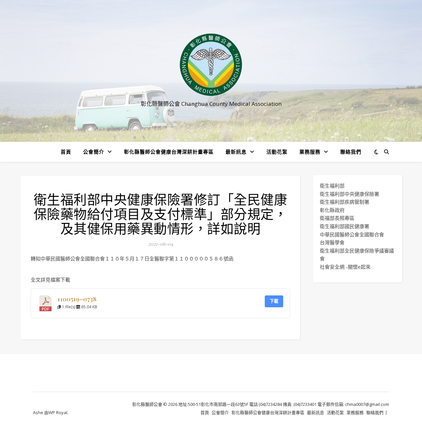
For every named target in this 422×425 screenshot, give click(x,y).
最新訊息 (236, 151)
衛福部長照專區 (337, 218)
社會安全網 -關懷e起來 (345, 266)
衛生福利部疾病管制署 (344, 201)
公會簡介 (93, 151)
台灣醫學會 (332, 242)
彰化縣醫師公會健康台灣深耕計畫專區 (169, 151)
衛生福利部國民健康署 (344, 226)
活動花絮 (276, 151)
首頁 (66, 151)
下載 (274, 301)
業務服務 (309, 151)
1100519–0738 (77, 299)
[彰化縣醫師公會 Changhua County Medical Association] (211, 65)
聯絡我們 (350, 151)
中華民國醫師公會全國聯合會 (352, 234)
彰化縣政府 (332, 210)
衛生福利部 (332, 185)
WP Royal (57, 412)
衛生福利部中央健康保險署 (349, 194)
